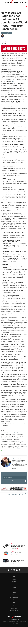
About (14, 605)
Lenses (14, 592)
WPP (13, 81)
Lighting (14, 595)
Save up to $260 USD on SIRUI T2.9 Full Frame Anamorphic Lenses (17, 562)
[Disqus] (14, 520)
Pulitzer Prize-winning (18, 433)
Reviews (12, 6)
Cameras (20, 6)
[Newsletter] (26, 2)
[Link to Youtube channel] (17, 570)
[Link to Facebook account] (11, 570)
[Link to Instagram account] (14, 570)
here (22, 103)
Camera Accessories (15, 543)
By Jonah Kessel (16, 458)
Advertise (14, 608)
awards (9, 32)
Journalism (4, 32)
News (4, 6)
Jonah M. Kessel (6, 433)
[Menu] (26, 6)
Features (14, 581)
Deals (12, 551)
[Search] (2, 2)
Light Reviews (14, 597)
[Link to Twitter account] (8, 570)
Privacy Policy (14, 610)
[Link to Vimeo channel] (19, 570)
